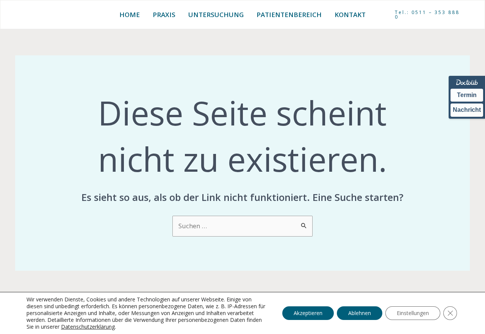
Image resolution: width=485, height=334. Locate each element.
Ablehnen (359, 313)
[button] (428, 14)
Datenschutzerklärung (88, 326)
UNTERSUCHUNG (216, 14)
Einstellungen (413, 313)
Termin (467, 95)
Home (129, 14)
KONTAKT (350, 14)
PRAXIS (164, 14)
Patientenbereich (289, 14)
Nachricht (467, 110)
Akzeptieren (308, 313)
